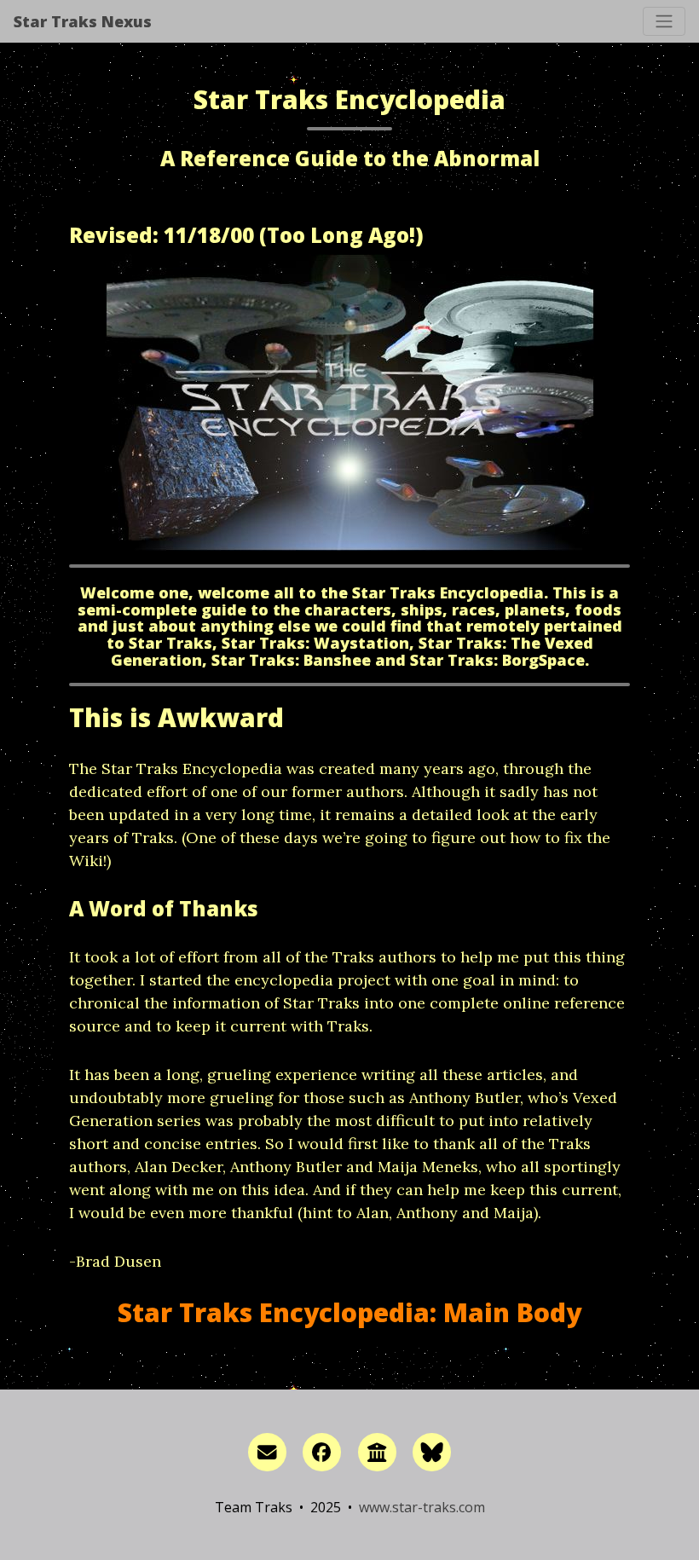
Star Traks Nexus (83, 21)
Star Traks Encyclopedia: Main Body (349, 1312)
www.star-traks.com (422, 1507)
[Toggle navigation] (664, 21)
